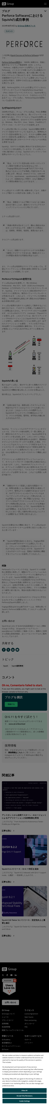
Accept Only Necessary (24, 1096)
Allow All (24, 1090)
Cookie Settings (24, 1101)
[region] (24, 1078)
